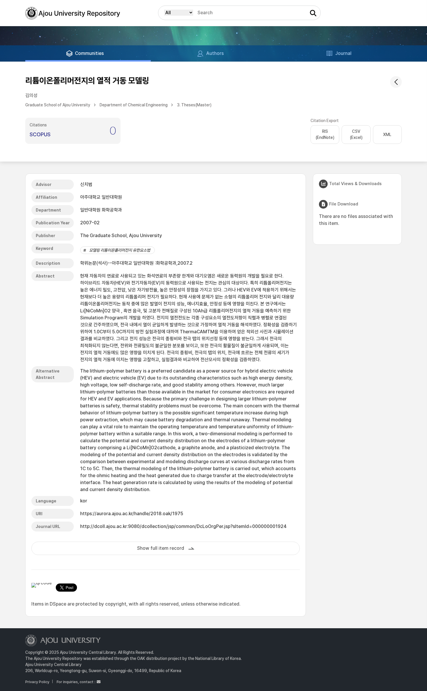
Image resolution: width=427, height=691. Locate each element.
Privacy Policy (37, 682)
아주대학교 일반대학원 (101, 197)
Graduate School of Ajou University (57, 105)
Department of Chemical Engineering (134, 105)
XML (387, 134)
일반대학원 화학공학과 (101, 210)
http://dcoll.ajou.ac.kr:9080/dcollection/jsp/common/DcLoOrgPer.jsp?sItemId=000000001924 (183, 526)
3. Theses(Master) (194, 105)
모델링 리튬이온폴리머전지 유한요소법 (119, 250)
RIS (324, 134)
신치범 (86, 184)
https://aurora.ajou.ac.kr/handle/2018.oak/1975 (131, 513)
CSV (356, 134)
